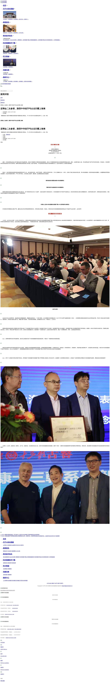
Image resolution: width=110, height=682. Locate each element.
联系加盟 (16, 53)
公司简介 (5, 19)
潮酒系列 (20, 39)
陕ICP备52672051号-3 (67, 585)
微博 (58, 583)
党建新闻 (10, 74)
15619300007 (15, 611)
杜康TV (26, 19)
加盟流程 (5, 53)
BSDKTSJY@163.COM (9, 614)
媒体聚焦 (16, 32)
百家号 (61, 583)
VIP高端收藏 (57, 39)
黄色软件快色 (7, 36)
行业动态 (11, 32)
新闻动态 (5, 32)
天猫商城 (10, 66)
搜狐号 (53, 583)
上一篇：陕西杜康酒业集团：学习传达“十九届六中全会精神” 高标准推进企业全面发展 (20, 534)
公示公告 (21, 32)
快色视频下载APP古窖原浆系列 (46, 39)
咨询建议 (21, 81)
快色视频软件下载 (9, 43)
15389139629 (15, 608)
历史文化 (21, 19)
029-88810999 (16, 605)
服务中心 (6, 77)
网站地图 (3, 680)
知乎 (56, 583)
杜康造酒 (11, 19)
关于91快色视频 (8, 9)
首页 (4, 5)
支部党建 (5, 74)
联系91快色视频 (28, 81)
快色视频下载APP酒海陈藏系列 (30, 39)
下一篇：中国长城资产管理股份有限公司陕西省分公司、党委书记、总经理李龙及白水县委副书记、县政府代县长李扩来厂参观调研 (30, 535)
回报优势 (11, 53)
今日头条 (49, 583)
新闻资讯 (6, 22)
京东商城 (5, 66)
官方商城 (6, 56)
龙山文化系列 (14, 39)
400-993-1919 (9, 605)
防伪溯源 (11, 81)
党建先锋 (6, 70)
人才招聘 (5, 81)
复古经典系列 (6, 39)
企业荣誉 (16, 19)
